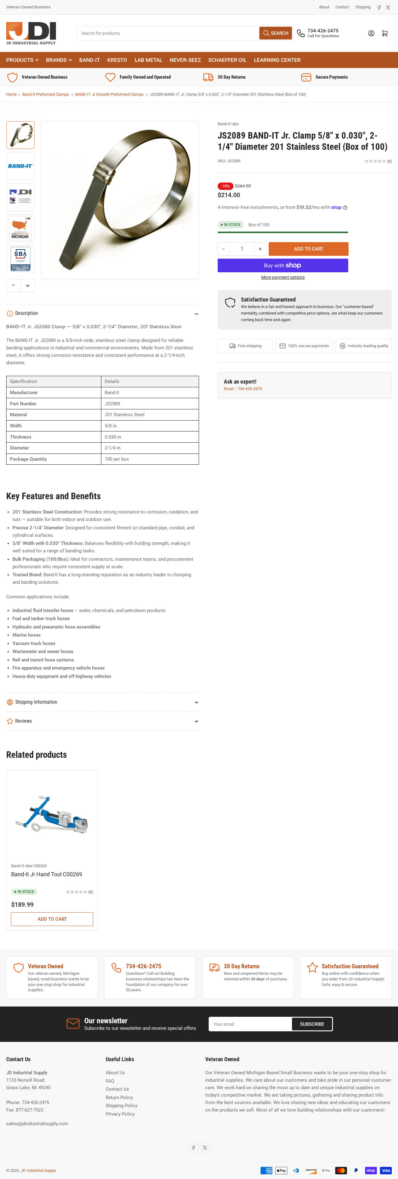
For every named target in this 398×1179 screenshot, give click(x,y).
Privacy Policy (120, 1114)
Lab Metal (148, 60)
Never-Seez (185, 60)
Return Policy (119, 1097)
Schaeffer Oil (227, 60)
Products (19, 60)
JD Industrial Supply (38, 1170)
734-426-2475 (250, 388)
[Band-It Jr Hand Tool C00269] (52, 816)
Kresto (117, 60)
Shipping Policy (121, 1105)
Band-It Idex (228, 124)
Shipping (363, 7)
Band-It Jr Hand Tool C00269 (46, 874)
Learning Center (277, 60)
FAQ (110, 1081)
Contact (342, 7)
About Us (115, 1072)
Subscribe (312, 1024)
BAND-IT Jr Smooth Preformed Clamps (109, 94)
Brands (56, 60)
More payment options (283, 277)
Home (11, 94)
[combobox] (184, 33)
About (324, 7)
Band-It (89, 60)
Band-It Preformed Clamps (45, 94)
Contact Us (117, 1089)
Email (229, 388)
